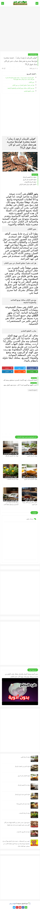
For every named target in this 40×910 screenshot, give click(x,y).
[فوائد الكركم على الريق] (29, 471)
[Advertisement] (20, 30)
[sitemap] (26, 907)
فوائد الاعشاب (33, 54)
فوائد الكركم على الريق (29, 179)
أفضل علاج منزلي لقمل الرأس (27, 184)
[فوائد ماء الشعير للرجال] (10, 448)
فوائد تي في (12, 903)
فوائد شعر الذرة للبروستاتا (23, 804)
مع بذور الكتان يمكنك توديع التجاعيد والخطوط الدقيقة (21, 88)
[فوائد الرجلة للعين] (29, 448)
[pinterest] (17, 907)
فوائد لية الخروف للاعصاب (23, 832)
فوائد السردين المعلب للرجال (22, 766)
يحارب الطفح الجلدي (29, 91)
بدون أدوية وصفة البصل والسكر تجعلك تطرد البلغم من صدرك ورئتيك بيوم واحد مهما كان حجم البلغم (21, 675)
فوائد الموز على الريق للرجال (22, 794)
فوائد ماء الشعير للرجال (29, 177)
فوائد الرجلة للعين (32, 456)
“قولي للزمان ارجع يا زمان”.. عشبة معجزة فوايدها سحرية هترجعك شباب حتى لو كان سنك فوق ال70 (19, 78)
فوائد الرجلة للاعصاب (30, 182)
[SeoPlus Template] (29, 903)
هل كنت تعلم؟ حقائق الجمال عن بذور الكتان (23, 85)
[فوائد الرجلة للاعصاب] (10, 471)
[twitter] (14, 907)
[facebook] (23, 907)
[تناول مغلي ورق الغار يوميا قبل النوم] (29, 494)
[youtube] (20, 907)
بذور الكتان (31, 82)
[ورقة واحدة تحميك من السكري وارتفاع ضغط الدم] (10, 494)
